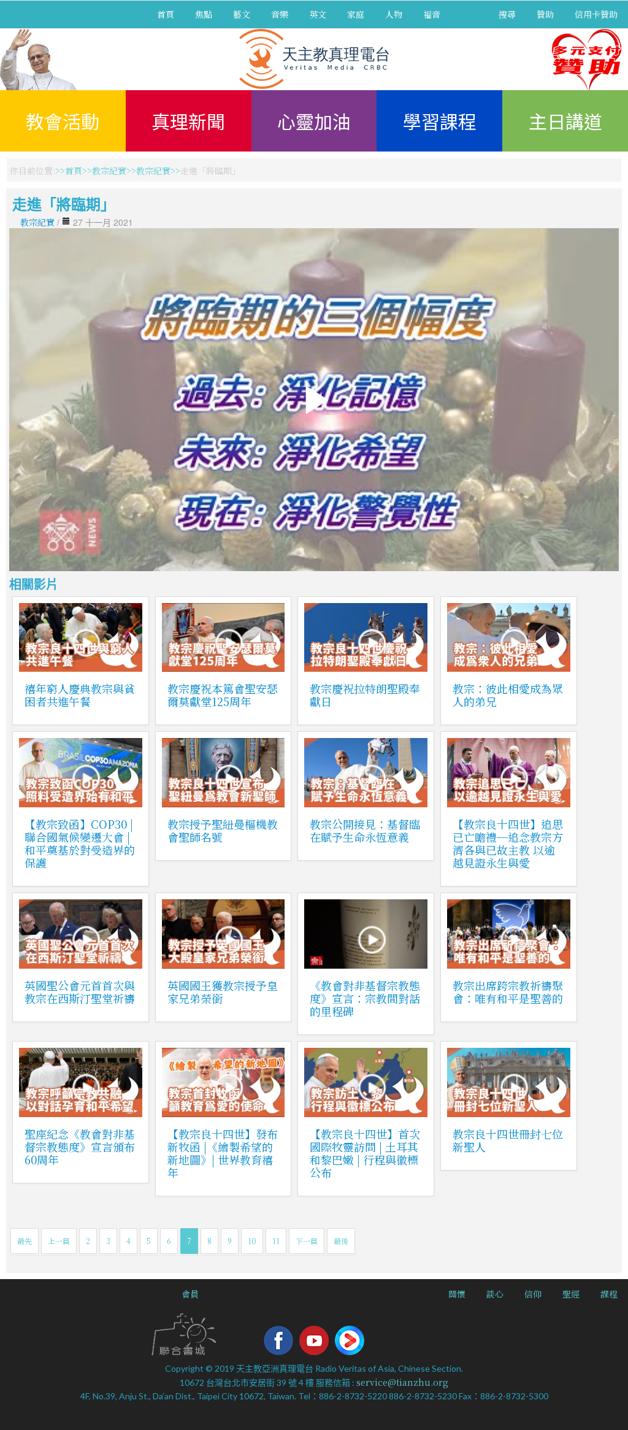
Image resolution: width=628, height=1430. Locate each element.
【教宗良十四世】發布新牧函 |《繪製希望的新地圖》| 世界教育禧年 (222, 1153)
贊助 (545, 14)
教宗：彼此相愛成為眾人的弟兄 (508, 694)
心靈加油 (314, 120)
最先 (24, 1241)
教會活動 (62, 120)
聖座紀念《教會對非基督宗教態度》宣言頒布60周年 (80, 1146)
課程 (609, 1294)
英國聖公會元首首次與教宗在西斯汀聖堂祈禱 (80, 991)
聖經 (571, 1294)
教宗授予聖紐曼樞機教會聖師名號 (222, 830)
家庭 (355, 14)
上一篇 (59, 1241)
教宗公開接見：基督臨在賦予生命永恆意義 (365, 830)
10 (252, 1241)
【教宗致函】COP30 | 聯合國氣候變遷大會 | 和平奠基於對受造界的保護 (80, 843)
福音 (431, 14)
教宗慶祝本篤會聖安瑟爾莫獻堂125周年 (222, 694)
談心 (495, 1294)
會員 (190, 1294)
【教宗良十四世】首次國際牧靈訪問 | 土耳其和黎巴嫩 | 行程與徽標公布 (365, 1153)
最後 (341, 1241)
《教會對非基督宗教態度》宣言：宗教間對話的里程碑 (365, 998)
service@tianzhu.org (402, 1382)
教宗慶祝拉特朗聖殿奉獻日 (365, 694)
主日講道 (565, 120)
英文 (317, 14)
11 (276, 1241)
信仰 (533, 1294)
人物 (393, 14)
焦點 (203, 14)
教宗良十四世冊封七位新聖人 (508, 1140)
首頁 (165, 14)
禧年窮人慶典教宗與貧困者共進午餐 (80, 694)
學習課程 (440, 120)
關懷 (456, 1294)
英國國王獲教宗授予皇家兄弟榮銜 (222, 991)
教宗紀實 (109, 170)
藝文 (241, 14)
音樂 (279, 14)
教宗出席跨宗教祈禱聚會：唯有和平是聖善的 (508, 991)
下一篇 (307, 1241)
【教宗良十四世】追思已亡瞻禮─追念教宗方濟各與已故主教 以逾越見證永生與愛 (508, 843)
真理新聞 (188, 120)
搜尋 (507, 14)
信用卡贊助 (596, 14)
